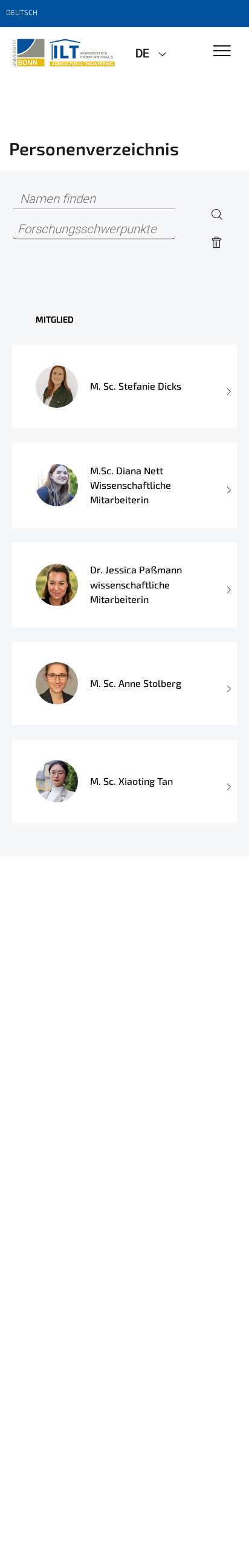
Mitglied (55, 319)
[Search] (217, 214)
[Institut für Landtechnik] (63, 52)
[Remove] (217, 242)
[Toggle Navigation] (222, 51)
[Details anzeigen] (228, 386)
